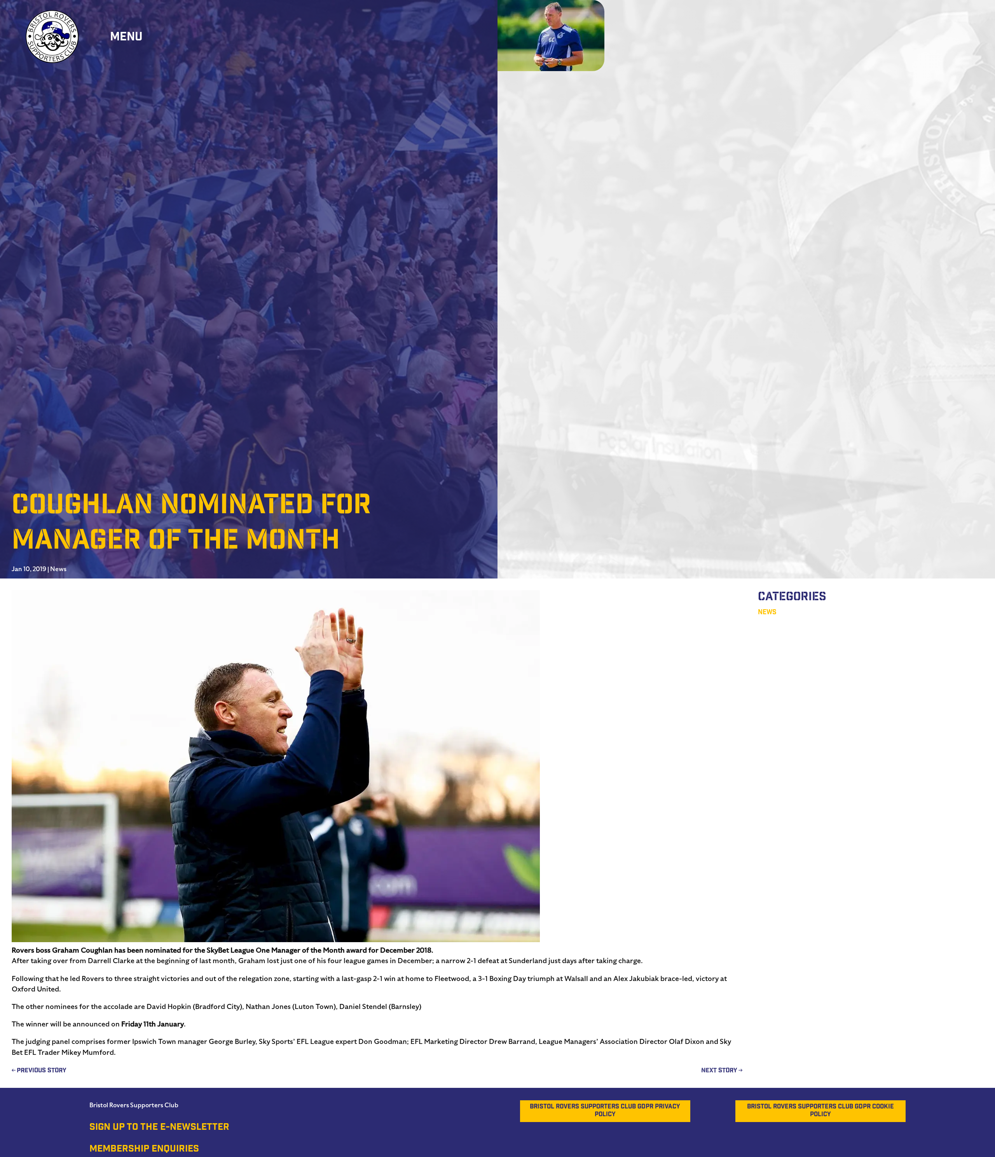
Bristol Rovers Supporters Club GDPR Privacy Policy (605, 1111)
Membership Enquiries (144, 1149)
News (58, 569)
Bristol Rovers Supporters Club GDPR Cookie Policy (820, 1111)
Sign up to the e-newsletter (159, 1127)
